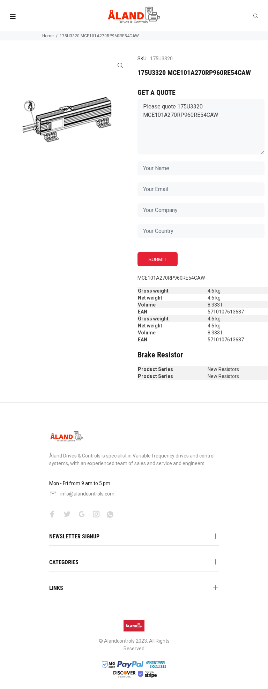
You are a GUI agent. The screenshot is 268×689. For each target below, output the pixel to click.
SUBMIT (157, 259)
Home (48, 35)
